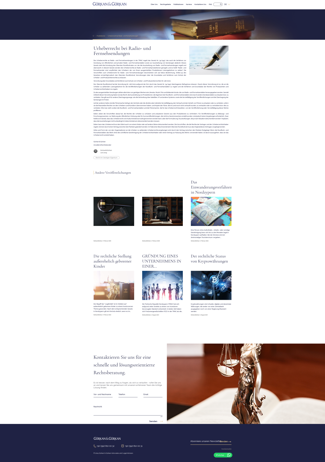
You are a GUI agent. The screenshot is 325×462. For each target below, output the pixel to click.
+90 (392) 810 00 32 (105, 446)
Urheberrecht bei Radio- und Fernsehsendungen (123, 36)
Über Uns (154, 4)
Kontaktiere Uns (200, 4)
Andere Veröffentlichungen (113, 173)
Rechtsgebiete (165, 4)
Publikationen (178, 4)
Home (95, 36)
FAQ (210, 4)
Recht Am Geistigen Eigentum (106, 158)
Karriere (189, 4)
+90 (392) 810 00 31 (133, 446)
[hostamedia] (223, 449)
